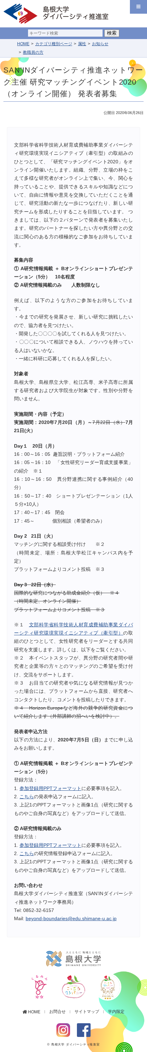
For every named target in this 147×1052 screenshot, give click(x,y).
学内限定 (116, 1011)
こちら (26, 796)
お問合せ (57, 1011)
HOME (23, 43)
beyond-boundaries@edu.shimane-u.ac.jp (71, 918)
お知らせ (100, 43)
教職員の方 (33, 52)
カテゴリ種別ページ (53, 43)
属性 (82, 43)
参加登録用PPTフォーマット (50, 788)
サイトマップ (87, 1011)
